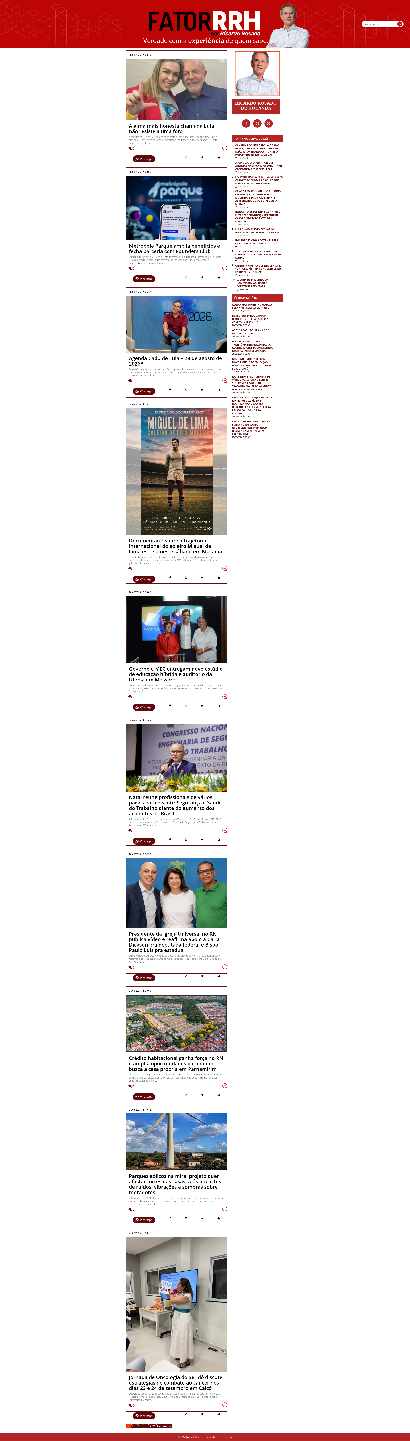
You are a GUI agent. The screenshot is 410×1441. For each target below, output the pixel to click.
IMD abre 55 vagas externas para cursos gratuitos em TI (256, 242)
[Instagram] (257, 123)
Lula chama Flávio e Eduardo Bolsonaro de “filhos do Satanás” (257, 231)
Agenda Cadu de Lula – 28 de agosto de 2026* (250, 332)
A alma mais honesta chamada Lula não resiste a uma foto (252, 306)
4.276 (152, 1426)
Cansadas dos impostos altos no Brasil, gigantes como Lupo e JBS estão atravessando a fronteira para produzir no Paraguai (257, 150)
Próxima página (164, 1426)
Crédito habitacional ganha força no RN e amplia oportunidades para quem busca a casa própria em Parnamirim (251, 428)
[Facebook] (246, 123)
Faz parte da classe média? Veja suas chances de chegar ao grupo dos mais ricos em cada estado (259, 180)
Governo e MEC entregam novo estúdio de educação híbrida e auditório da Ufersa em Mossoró (252, 363)
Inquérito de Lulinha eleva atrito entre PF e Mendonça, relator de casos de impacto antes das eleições (257, 216)
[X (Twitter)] (268, 123)
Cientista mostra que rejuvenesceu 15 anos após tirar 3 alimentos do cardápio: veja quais (258, 269)
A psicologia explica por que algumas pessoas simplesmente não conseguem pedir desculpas (258, 166)
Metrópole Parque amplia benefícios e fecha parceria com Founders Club (250, 319)
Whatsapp (146, 159)
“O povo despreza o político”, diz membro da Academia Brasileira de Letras (258, 254)
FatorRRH (205, 24)
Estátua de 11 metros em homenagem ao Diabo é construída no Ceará (252, 283)
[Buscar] (399, 24)
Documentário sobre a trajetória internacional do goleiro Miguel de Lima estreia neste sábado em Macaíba (252, 346)
